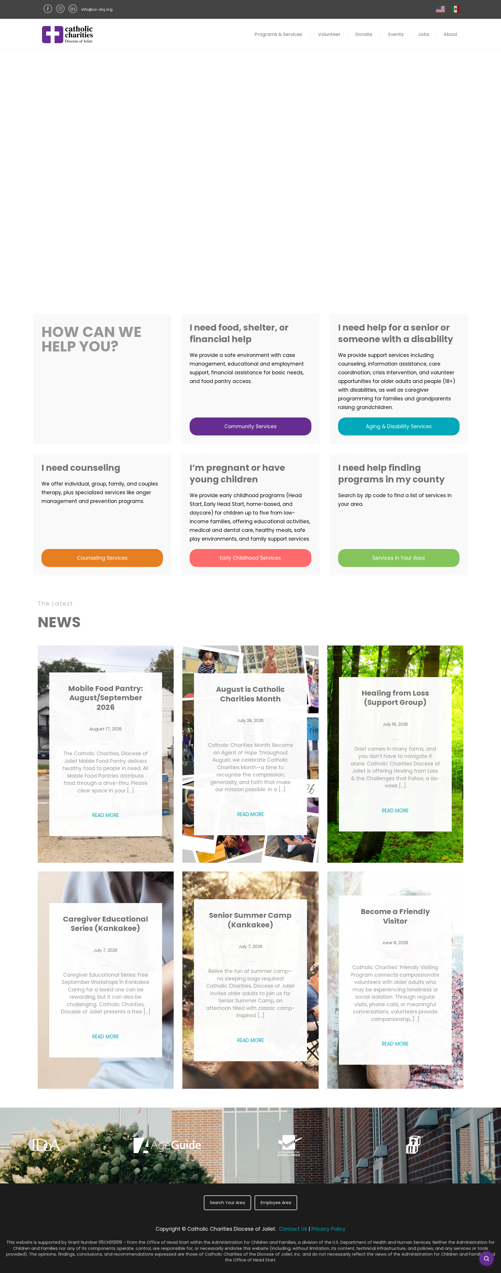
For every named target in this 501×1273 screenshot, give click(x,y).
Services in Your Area (399, 558)
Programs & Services (278, 34)
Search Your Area (227, 1202)
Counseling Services (102, 558)
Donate (363, 34)
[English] (440, 9)
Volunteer (329, 34)
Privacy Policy (328, 1228)
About (451, 34)
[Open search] (486, 1258)
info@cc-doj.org (96, 9)
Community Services (250, 426)
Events (396, 34)
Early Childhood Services (250, 558)
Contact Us (293, 1228)
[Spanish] (455, 9)
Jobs (423, 34)
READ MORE (105, 815)
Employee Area (276, 1202)
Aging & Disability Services (399, 426)
